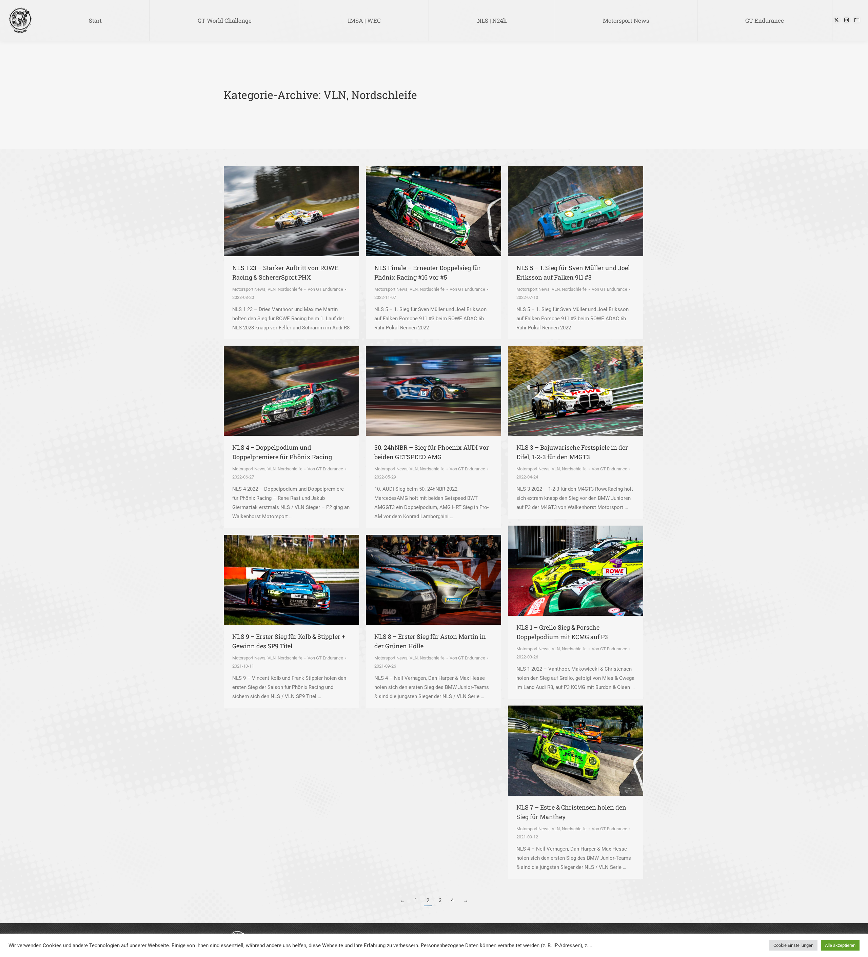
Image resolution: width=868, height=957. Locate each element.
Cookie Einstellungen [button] (793, 945)
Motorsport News (248, 289)
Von (325, 289)
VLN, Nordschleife (285, 289)
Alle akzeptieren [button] (840, 945)
